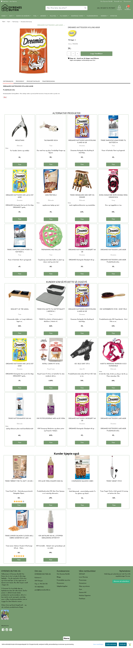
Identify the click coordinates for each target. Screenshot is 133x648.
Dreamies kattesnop (26, 21)
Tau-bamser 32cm (51, 140)
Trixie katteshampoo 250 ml (19, 418)
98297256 (40, 587)
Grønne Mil (82, 592)
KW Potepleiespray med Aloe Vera (51, 418)
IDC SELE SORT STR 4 (82, 364)
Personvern (127, 1)
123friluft (82, 574)
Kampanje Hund (77, 16)
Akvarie (43, 16)
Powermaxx (82, 580)
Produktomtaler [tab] (33, 81)
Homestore (82, 583)
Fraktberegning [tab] (48, 81)
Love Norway (83, 577)
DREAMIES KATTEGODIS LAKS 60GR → (51, 25)
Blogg (59, 577)
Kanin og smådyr (23, 16)
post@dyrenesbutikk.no (42, 590)
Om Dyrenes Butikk (106, 1)
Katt (11, 16)
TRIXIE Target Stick (114, 481)
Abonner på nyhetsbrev (121, 581)
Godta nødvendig (111, 644)
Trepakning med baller (51, 249)
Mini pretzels (51, 195)
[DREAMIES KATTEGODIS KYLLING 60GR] (33, 51)
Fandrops (82, 598)
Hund (3, 16)
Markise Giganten (85, 595)
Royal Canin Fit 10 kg (51, 364)
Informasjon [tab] (8, 81)
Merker (104, 16)
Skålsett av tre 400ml (20, 309)
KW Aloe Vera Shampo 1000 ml (50, 481)
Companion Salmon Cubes (82, 481)
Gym (80, 589)
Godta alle (123, 644)
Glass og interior (84, 586)
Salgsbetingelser (62, 586)
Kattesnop (15, 21)
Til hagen (64, 16)
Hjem (3, 21)
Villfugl (53, 16)
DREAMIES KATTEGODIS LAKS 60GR (113, 249)
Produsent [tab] (20, 81)
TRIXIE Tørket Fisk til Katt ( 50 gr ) (19, 481)
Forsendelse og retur (63, 580)
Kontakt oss (118, 1)
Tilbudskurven (92, 16)
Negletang (19, 140)
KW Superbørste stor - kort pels (113, 309)
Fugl (35, 16)
